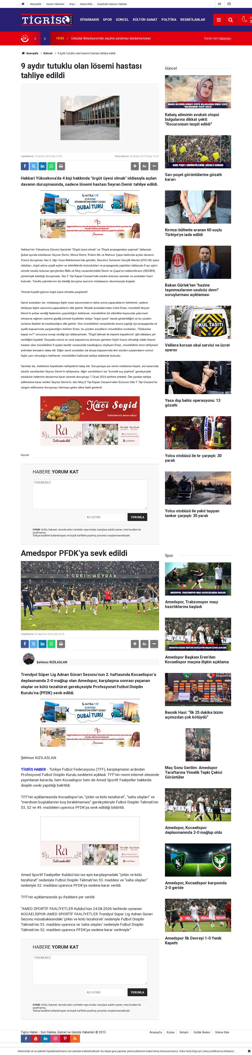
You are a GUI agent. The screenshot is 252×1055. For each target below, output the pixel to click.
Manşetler (35, 4)
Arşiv (72, 4)
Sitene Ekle (86, 4)
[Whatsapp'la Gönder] (51, 166)
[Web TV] (219, 4)
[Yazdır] (61, 166)
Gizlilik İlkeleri (202, 1032)
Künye (171, 1032)
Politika (168, 20)
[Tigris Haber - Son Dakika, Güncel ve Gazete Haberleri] (46, 19)
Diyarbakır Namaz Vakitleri (112, 4)
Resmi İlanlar (192, 20)
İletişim (184, 1032)
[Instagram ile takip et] (55, 1039)
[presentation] (35, 38)
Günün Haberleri (55, 4)
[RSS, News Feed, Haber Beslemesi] (75, 1039)
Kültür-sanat (145, 20)
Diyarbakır (89, 20)
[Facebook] (25, 166)
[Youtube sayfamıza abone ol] (36, 1039)
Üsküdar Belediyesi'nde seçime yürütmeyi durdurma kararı (111, 38)
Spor (107, 20)
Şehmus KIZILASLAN (52, 662)
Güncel (122, 20)
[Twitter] (34, 166)
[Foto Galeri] (229, 4)
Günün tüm (217, 38)
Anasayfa (32, 53)
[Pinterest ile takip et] (65, 1039)
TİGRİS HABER (33, 769)
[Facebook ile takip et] (26, 1039)
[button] (135, 166)
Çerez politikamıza (212, 1051)
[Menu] (218, 20)
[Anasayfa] (23, 4)
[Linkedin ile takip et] (45, 1039)
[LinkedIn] (42, 166)
